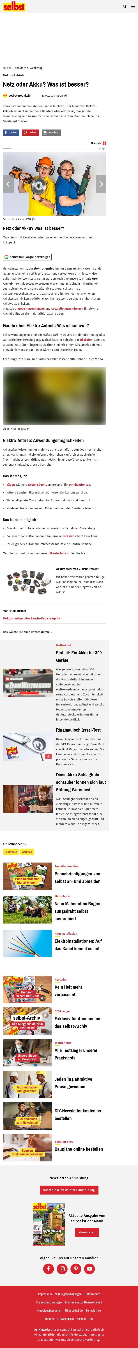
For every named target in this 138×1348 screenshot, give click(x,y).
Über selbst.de (74, 1311)
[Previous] (8, 184)
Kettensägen (36, 484)
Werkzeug (36, 68)
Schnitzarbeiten (79, 484)
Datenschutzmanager (49, 1302)
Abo (91, 1319)
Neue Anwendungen (31, 308)
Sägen (10, 484)
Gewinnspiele (65, 1319)
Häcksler (86, 339)
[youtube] (89, 1269)
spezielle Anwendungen (67, 308)
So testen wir (93, 1311)
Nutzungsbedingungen (68, 1294)
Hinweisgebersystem (49, 1311)
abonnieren (87, 1232)
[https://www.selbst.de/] (14, 6)
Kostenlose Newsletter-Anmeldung (69, 1190)
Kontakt (81, 1319)
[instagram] (62, 1269)
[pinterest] (75, 1269)
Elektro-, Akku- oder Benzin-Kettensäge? (30, 618)
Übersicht (96, 143)
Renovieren (20, 68)
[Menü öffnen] (133, 6)
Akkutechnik (57, 553)
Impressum (45, 1294)
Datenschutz (92, 1294)
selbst (7, 68)
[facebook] (48, 1269)
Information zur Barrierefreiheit (83, 1302)
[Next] (101, 184)
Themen (49, 1319)
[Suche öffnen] (124, 6)
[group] (54, 196)
